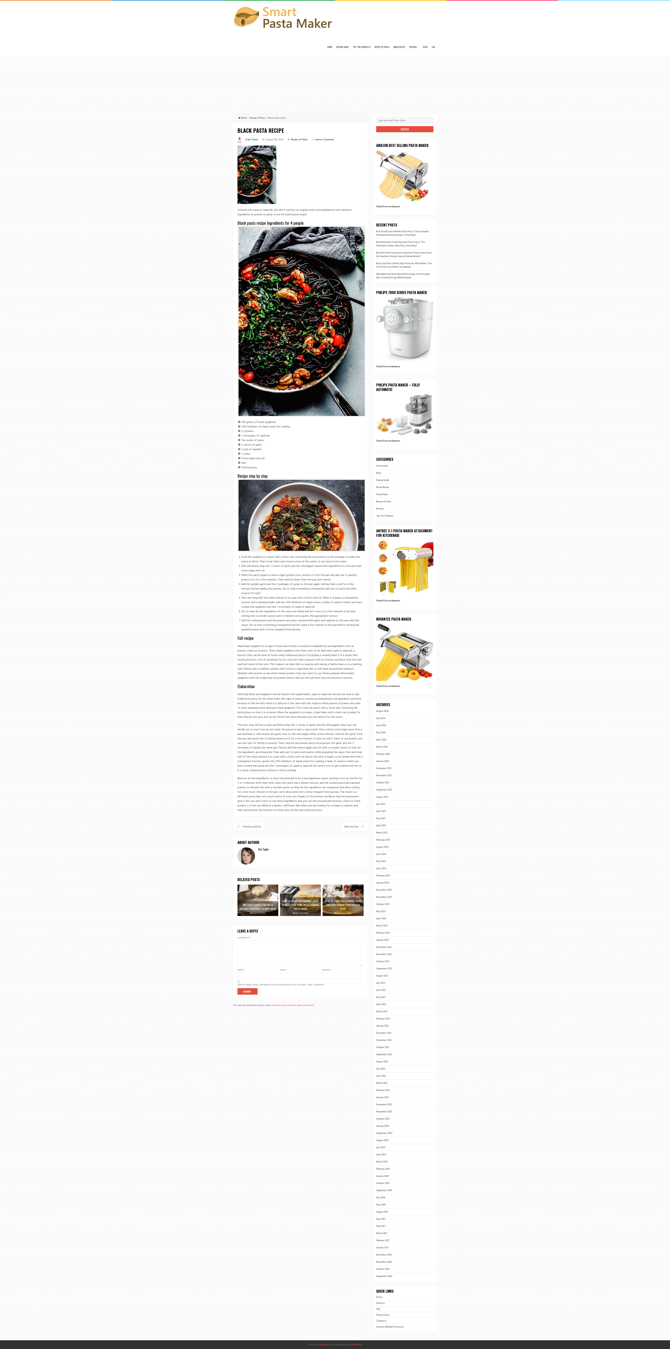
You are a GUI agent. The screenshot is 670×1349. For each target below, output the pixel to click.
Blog (425, 47)
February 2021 (383, 1090)
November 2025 (384, 775)
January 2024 (382, 882)
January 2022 (382, 1025)
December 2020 (384, 1104)
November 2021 (384, 1040)
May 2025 (381, 818)
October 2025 (382, 782)
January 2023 (382, 939)
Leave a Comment (324, 139)
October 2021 (382, 1047)
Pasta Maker (382, 494)
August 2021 (382, 1061)
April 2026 (381, 739)
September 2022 (384, 968)
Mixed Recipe (399, 47)
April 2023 (381, 918)
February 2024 (383, 875)
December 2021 (384, 1032)
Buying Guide (342, 47)
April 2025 (381, 825)
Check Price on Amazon (388, 206)
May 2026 (381, 732)
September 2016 (384, 1276)
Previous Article (252, 826)
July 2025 (380, 804)
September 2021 (384, 1054)
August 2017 (382, 1211)
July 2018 (380, 1197)
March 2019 (382, 1161)
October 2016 (382, 1269)
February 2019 (383, 1168)
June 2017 (381, 1218)
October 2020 (382, 1118)
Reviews (413, 47)
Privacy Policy (382, 1314)
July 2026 (380, 718)
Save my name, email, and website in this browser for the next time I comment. (281, 984)
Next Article (351, 826)
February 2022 (383, 1018)
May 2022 (381, 997)
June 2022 (381, 990)
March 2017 (382, 1233)
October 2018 (382, 1183)
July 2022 (380, 982)
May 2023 (381, 911)
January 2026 (382, 761)
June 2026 (381, 725)
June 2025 (381, 811)
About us (380, 1303)
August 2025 (382, 796)
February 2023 (383, 932)
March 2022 (382, 1011)
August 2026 (382, 711)
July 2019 (380, 1147)
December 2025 (384, 768)
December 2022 (384, 947)
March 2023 (382, 925)
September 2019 (384, 1133)
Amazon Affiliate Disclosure (390, 1326)
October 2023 (382, 904)
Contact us (381, 1320)
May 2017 (381, 1226)
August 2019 (382, 1140)
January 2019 (382, 1176)
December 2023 (384, 889)
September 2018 (384, 1190)
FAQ (433, 47)
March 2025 (382, 832)
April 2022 (381, 1004)
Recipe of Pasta (382, 47)
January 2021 (382, 1097)
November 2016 (384, 1261)
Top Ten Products (362, 47)
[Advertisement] (335, 83)
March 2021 (382, 1083)
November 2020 (384, 1111)
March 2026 (382, 746)
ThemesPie (324, 1344)
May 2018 (381, 1204)
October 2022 (382, 961)
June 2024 (381, 854)
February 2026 (383, 753)
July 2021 (380, 1068)
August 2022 (382, 975)
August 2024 (382, 846)
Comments (244, 937)
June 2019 (381, 1154)
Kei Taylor (253, 139)
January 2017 (382, 1247)
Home (329, 47)
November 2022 (384, 954)
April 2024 (381, 868)
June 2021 (381, 1075)
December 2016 (384, 1254)
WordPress (357, 1344)
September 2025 (384, 789)
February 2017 (383, 1240)
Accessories (382, 465)
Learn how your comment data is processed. (292, 1005)
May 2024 (381, 861)
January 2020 (382, 1125)
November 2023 (384, 897)
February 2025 (383, 839)
